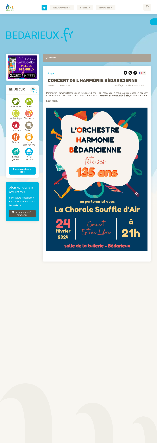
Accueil (52, 58)
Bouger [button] (104, 7)
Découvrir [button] (61, 7)
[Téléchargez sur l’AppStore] (15, 75)
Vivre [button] (84, 7)
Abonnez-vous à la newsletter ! (24, 213)
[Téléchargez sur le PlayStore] (29, 75)
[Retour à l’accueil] (44, 7)
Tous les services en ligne (22, 170)
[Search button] (147, 7)
